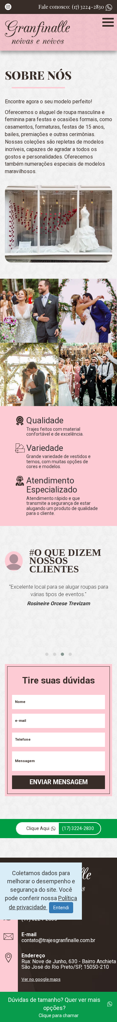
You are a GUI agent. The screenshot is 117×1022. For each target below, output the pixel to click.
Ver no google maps (40, 979)
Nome (20, 702)
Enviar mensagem (59, 782)
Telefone (23, 739)
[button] (47, 654)
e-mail (20, 721)
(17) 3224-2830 (88, 6)
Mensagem (25, 761)
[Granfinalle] (37, 32)
